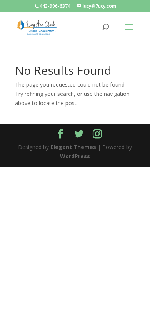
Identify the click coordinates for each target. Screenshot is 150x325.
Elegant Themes (73, 147)
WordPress (75, 156)
